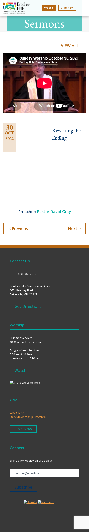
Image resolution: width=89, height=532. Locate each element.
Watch (48, 7)
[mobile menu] (83, 8)
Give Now (67, 7)
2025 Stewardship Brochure (28, 417)
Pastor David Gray (54, 211)
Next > (74, 228)
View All (70, 45)
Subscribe (23, 487)
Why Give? (17, 413)
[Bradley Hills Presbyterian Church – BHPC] (15, 9)
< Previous (18, 228)
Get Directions (27, 306)
